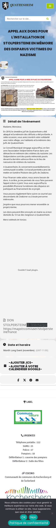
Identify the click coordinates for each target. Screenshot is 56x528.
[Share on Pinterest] (30, 379)
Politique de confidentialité (28, 523)
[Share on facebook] (18, 379)
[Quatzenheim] (19, 6)
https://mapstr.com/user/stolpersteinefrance (28, 330)
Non (33, 517)
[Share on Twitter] (24, 379)
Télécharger (38, 325)
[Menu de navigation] (50, 6)
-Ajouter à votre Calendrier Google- (25, 368)
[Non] (52, 513)
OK (23, 517)
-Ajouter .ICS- (21, 362)
